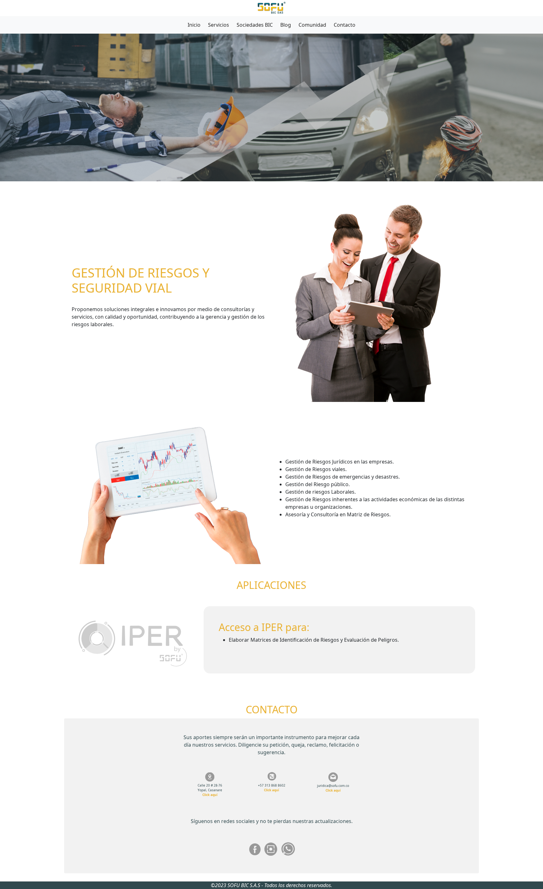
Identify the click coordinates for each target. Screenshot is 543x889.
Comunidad (312, 24)
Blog (285, 24)
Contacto (344, 24)
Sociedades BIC (255, 24)
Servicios (218, 24)
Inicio (194, 24)
